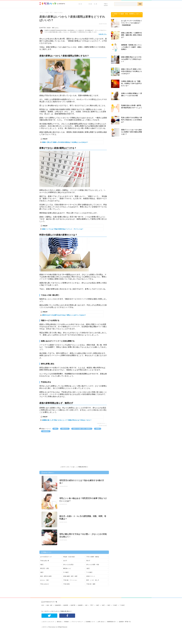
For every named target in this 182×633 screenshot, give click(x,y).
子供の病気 (66, 584)
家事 (55, 428)
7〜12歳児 (89, 572)
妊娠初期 (65, 605)
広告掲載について (90, 621)
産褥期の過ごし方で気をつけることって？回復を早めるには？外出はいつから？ (67, 420)
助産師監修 (46, 431)
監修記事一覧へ (103, 34)
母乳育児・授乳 (44, 568)
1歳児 (88, 568)
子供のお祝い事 (44, 560)
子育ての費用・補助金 (92, 556)
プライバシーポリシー (77, 621)
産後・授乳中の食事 (46, 576)
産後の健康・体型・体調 (70, 576)
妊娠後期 (80, 605)
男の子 (88, 560)
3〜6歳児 (66, 572)
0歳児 (41, 564)
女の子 (65, 560)
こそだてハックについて (47, 621)
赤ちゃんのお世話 (68, 564)
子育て (106, 4)
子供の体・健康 (90, 584)
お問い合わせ (101, 621)
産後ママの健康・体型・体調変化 (81, 428)
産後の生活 (65, 428)
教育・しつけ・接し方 (92, 580)
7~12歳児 (122, 605)
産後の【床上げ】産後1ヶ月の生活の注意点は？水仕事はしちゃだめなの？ (65, 142)
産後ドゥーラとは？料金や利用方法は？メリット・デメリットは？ (62, 229)
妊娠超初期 (58, 605)
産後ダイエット (90, 576)
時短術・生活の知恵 (69, 556)
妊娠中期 (73, 605)
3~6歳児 (115, 605)
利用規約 (66, 621)
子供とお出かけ (44, 584)
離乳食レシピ (67, 568)
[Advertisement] (55, 448)
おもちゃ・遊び (44, 580)
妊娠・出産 (93, 4)
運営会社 (59, 621)
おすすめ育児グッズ (46, 556)
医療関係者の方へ (111, 621)
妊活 (80, 4)
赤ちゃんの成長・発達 (92, 564)
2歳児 (41, 572)
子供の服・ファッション (70, 580)
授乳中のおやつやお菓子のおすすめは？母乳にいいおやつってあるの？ (64, 315)
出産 (86, 605)
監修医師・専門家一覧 (125, 621)
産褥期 (97, 428)
